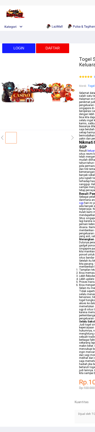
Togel (91, 86)
